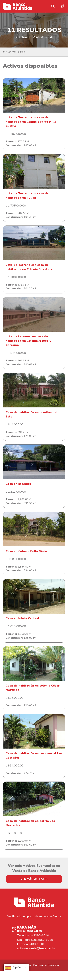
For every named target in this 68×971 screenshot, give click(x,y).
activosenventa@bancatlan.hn (36, 948)
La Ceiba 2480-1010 (30, 944)
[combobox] (16, 967)
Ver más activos (34, 879)
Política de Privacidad (46, 965)
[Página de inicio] (17, 6)
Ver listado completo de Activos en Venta (34, 916)
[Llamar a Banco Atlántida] (63, 6)
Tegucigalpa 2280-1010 (33, 935)
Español (17, 967)
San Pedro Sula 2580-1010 (35, 940)
